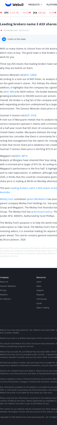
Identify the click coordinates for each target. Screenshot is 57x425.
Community (41, 299)
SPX (6, 12)
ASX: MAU (9, 91)
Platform (4, 294)
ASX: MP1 (21, 155)
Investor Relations (8, 286)
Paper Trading (42, 307)
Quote (39, 303)
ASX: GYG (30, 115)
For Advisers (5, 299)
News (38, 286)
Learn (38, 281)
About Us (4, 281)
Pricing (3, 290)
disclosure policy (42, 211)
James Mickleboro (37, 199)
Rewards (40, 294)
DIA (35, 12)
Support (40, 290)
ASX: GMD (30, 74)
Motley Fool (6, 199)
